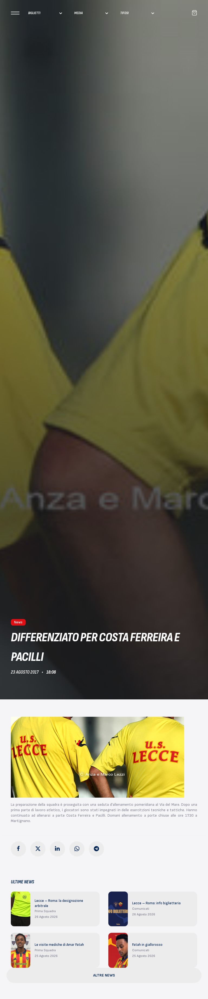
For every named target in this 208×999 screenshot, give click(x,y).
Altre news (104, 975)
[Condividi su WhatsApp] (76, 849)
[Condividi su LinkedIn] (57, 849)
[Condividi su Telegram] (96, 849)
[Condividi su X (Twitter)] (38, 849)
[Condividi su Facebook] (18, 849)
